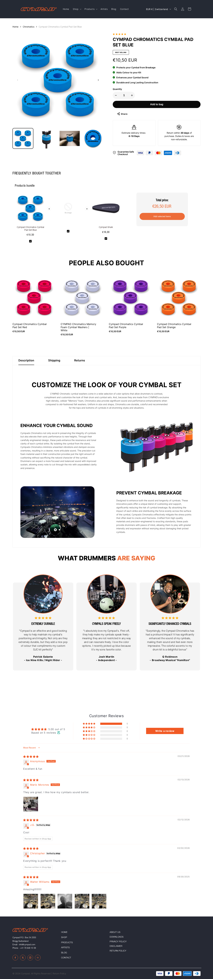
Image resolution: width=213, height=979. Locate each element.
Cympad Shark (106, 227)
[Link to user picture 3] (64, 901)
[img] (31, 756)
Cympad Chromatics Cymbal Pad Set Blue (60, 26)
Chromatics (28, 26)
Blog (64, 953)
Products (67, 943)
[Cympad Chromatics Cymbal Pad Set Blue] (30, 209)
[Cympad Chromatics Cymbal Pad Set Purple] (130, 297)
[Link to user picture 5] (99, 901)
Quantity (117, 89)
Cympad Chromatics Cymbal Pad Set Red (29, 325)
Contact (66, 958)
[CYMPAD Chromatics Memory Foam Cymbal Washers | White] (82, 297)
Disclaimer (116, 946)
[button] (77, 9)
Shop (64, 937)
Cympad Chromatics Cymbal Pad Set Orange (174, 325)
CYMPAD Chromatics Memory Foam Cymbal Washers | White (78, 327)
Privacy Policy (118, 942)
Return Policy (118, 951)
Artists (65, 948)
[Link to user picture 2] (47, 901)
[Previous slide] (17, 80)
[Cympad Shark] (105, 209)
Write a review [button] (164, 730)
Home (15, 26)
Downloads (116, 937)
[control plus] (132, 95)
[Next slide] (98, 80)
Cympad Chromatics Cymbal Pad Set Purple (126, 325)
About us (115, 932)
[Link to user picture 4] (82, 901)
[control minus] (115, 95)
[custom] (15, 957)
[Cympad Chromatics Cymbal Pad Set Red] (34, 297)
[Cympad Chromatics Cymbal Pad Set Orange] (179, 297)
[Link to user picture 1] (30, 804)
